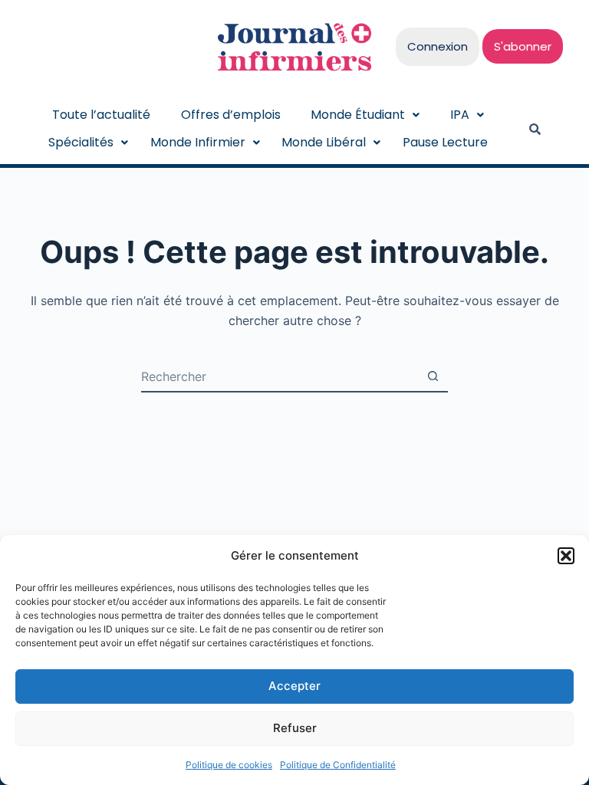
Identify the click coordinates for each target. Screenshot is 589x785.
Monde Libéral (323, 142)
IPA (459, 114)
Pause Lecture (445, 142)
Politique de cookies (229, 764)
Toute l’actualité (101, 114)
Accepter (294, 685)
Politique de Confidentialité (338, 764)
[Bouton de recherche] (432, 376)
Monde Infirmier (197, 142)
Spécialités (81, 142)
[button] (566, 555)
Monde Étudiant (358, 114)
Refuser (295, 728)
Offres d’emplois (231, 114)
